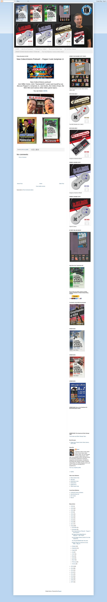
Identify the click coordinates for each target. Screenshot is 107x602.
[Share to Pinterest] (38, 149)
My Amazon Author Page (55, 49)
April (73, 558)
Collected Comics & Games (77, 492)
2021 (72, 516)
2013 (72, 570)
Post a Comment (22, 157)
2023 (72, 512)
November (74, 529)
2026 (72, 506)
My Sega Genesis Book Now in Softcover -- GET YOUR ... (79, 535)
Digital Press (73, 484)
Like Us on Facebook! (27, 49)
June (73, 554)
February (74, 561)
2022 (72, 514)
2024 (72, 510)
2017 (72, 523)
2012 (72, 572)
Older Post (61, 183)
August (73, 550)
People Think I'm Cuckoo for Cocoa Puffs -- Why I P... (80, 543)
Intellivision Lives (74, 481)
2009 (72, 578)
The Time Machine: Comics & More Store (53, 51)
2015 (72, 566)
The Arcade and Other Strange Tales (77, 436)
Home (40, 183)
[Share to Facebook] (36, 149)
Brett (78, 449)
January (74, 563)
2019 (72, 520)
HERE (45, 91)
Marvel (72, 497)
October (74, 546)
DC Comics (73, 495)
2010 (72, 576)
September (74, 548)
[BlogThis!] (33, 149)
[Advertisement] (40, 170)
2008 (72, 580)
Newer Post (19, 183)
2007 (72, 582)
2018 (72, 521)
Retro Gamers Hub (75, 477)
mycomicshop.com (75, 494)
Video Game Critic (75, 486)
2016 (72, 525)
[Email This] (32, 149)
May (73, 556)
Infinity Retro (73, 483)
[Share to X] (35, 149)
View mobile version (40, 186)
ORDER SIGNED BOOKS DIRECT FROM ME (27, 51)
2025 (72, 508)
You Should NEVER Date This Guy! (80, 540)
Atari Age (73, 479)
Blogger (59, 591)
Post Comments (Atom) (28, 190)
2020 (72, 518)
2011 (72, 574)
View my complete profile (75, 467)
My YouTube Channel (70, 49)
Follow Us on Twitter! (40, 49)
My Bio (72, 471)
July (73, 552)
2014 (72, 568)
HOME (17, 49)
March (73, 559)
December (74, 527)
